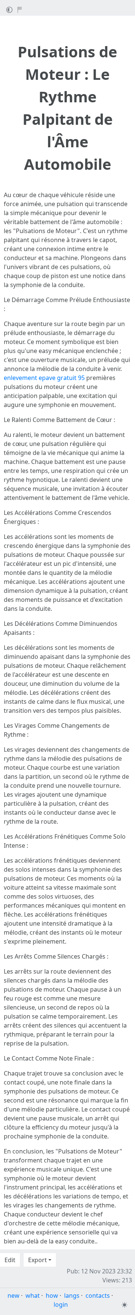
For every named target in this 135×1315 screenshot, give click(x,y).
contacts (98, 1295)
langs (72, 1295)
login (61, 1304)
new (14, 1295)
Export (37, 1260)
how (52, 1295)
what (33, 1295)
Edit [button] (9, 1260)
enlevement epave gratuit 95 (44, 378)
